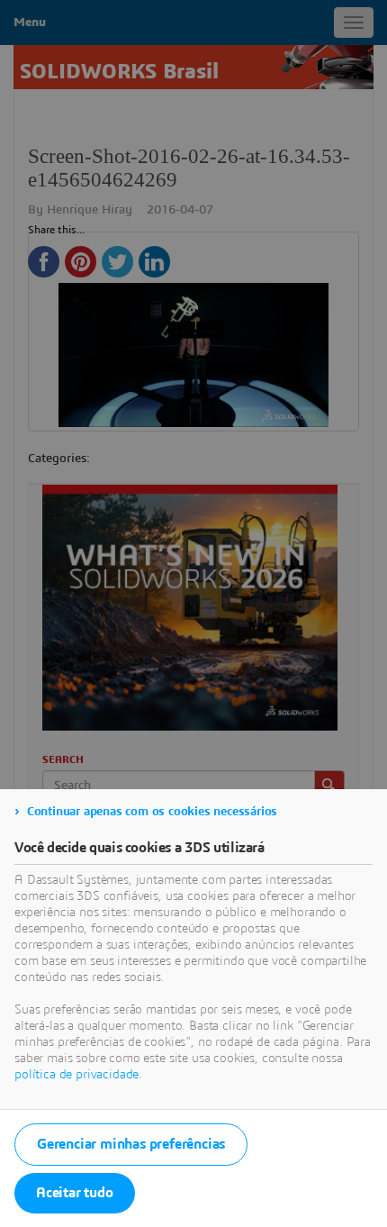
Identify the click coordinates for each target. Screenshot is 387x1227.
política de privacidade (76, 1074)
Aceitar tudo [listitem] (74, 1193)
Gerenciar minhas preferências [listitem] (131, 1144)
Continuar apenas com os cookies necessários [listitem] (152, 811)
